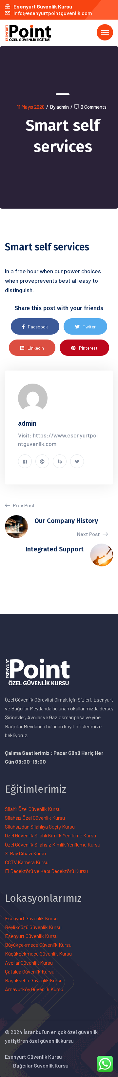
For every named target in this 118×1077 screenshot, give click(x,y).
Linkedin (36, 348)
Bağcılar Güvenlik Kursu (41, 1065)
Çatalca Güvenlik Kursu (29, 971)
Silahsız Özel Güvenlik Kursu (35, 818)
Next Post (89, 534)
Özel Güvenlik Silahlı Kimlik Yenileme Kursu (50, 835)
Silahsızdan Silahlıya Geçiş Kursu (40, 826)
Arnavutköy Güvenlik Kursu (34, 989)
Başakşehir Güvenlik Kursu (34, 980)
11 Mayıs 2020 (31, 107)
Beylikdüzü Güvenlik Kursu (33, 927)
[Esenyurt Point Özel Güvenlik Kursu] (31, 32)
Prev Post (23, 505)
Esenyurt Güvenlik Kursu (31, 918)
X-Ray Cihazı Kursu (25, 853)
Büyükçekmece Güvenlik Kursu (38, 945)
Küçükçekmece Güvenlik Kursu (38, 953)
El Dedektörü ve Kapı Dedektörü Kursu (46, 871)
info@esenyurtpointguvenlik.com (52, 13)
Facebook (38, 326)
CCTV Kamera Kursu (27, 862)
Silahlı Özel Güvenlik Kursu (33, 809)
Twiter (89, 326)
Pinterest (88, 348)
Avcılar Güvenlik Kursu (29, 962)
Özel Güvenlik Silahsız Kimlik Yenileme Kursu (52, 844)
